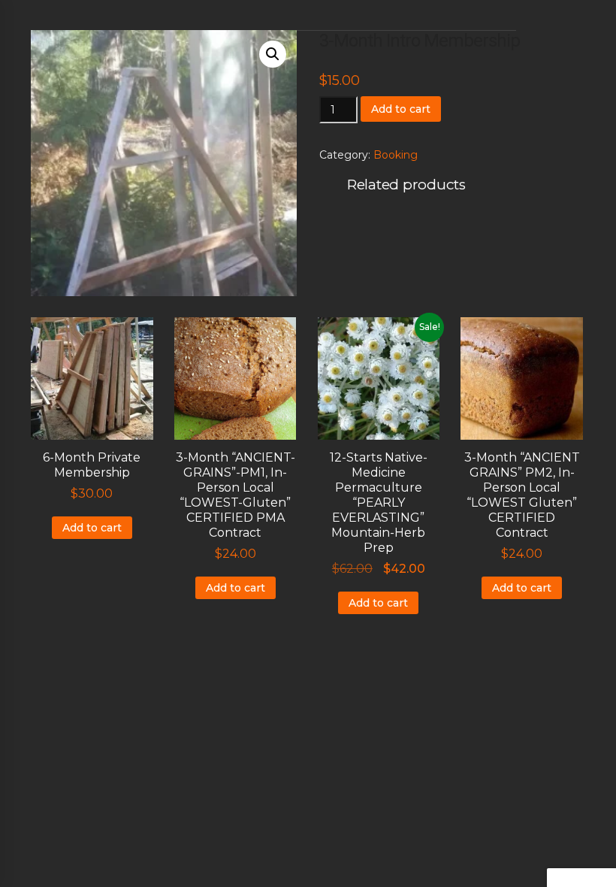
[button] (272, 54)
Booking (395, 155)
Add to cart (400, 109)
